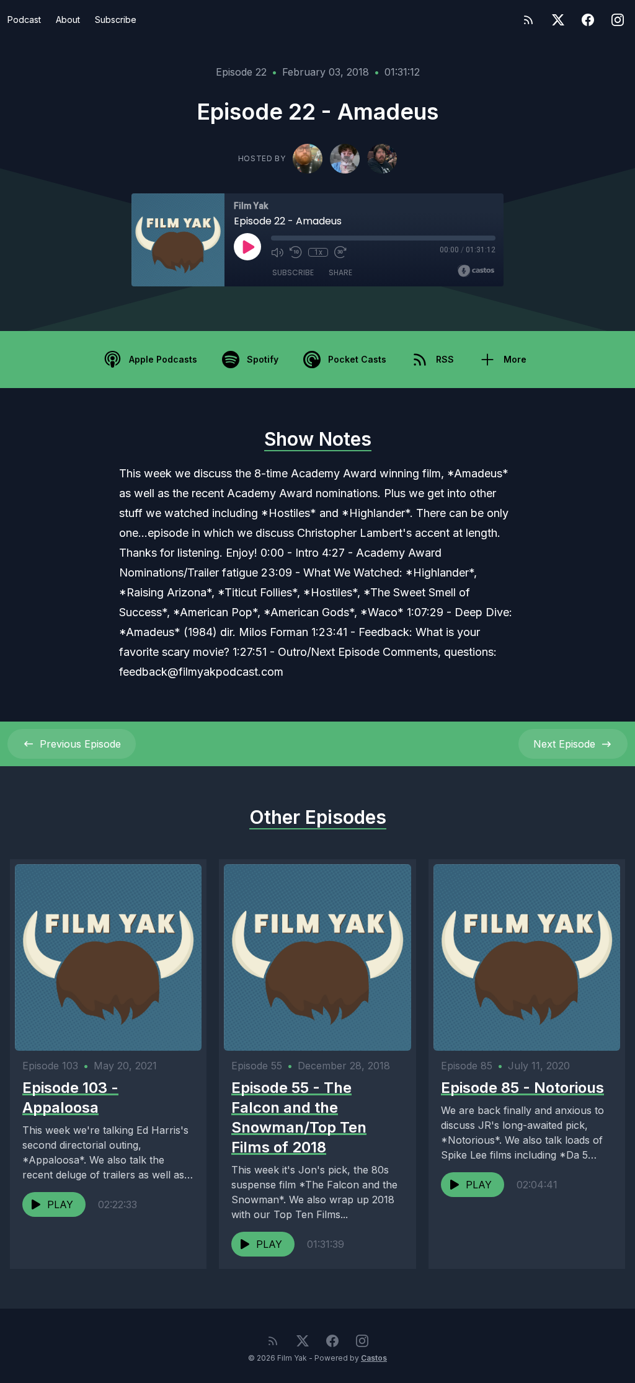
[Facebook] (587, 19)
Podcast (24, 19)
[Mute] (277, 252)
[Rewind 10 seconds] (296, 252)
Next (564, 744)
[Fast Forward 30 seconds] (340, 252)
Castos (374, 1358)
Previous (80, 744)
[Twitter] (558, 19)
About (68, 19)
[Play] (247, 246)
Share (340, 272)
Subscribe (115, 19)
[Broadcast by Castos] (476, 271)
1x (318, 252)
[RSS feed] (528, 19)
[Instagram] (617, 19)
